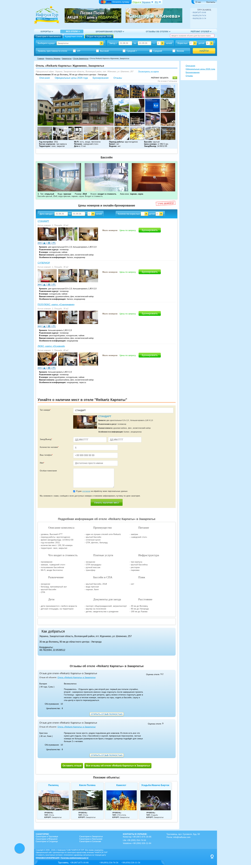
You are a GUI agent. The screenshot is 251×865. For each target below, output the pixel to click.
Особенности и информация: (52, 257)
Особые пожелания (48, 471)
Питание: (78, 144)
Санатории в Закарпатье (91, 836)
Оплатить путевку (120, 2)
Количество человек (49, 447)
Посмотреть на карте (148, 71)
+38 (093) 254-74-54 (199, 16)
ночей (169, 43)
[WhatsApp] (210, 12)
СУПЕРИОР (44, 263)
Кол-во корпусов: (47, 144)
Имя (42, 463)
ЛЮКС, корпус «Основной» (51, 346)
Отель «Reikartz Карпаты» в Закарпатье (77, 677)
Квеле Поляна (87, 785)
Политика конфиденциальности (74, 858)
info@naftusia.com (181, 837)
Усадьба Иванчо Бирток (155, 785)
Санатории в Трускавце (47, 836)
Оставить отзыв (72, 765)
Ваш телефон (46, 455)
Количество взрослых (129, 214)
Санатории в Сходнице (47, 841)
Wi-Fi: (76, 142)
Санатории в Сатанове (90, 841)
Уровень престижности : (52, 51)
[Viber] (207, 12)
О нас (198, 2)
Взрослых (183, 43)
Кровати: (43, 247)
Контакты (210, 2)
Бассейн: (148, 142)
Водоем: (113, 146)
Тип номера (45, 410)
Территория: (45, 146)
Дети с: (77, 146)
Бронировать (150, 230)
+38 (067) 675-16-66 (199, 12)
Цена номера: (150, 144)
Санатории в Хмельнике (90, 839)
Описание (44, 78)
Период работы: (116, 142)
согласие (86, 491)
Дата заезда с (47, 214)
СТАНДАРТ (43, 221)
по (135, 43)
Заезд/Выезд (46, 439)
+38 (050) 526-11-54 (199, 18)
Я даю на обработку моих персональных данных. (102, 491)
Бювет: (112, 144)
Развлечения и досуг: (49, 249)
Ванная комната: (47, 255)
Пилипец (53, 785)
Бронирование (101, 78)
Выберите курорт (46, 43)
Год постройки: (46, 142)
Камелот (121, 785)
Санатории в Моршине (47, 839)
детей (201, 43)
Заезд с (113, 43)
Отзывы (117, 78)
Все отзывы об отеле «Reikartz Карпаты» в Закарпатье (118, 765)
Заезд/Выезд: (150, 146)
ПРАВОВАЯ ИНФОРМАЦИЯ (47, 858)
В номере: (43, 252)
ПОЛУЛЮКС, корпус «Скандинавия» (56, 304)
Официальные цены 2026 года (71, 78)
